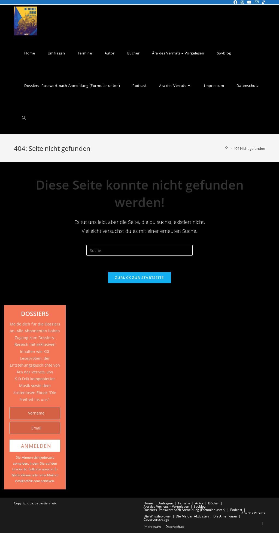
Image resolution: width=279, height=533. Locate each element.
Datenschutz (174, 526)
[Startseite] (226, 148)
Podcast (236, 509)
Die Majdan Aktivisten (192, 516)
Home (148, 503)
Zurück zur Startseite (139, 277)
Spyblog (200, 506)
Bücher (213, 503)
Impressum (152, 526)
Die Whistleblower (157, 516)
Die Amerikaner (225, 516)
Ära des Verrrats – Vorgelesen (166, 506)
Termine (184, 503)
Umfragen (165, 503)
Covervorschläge (156, 519)
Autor (199, 503)
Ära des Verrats (253, 513)
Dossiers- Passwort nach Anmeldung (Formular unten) (185, 509)
